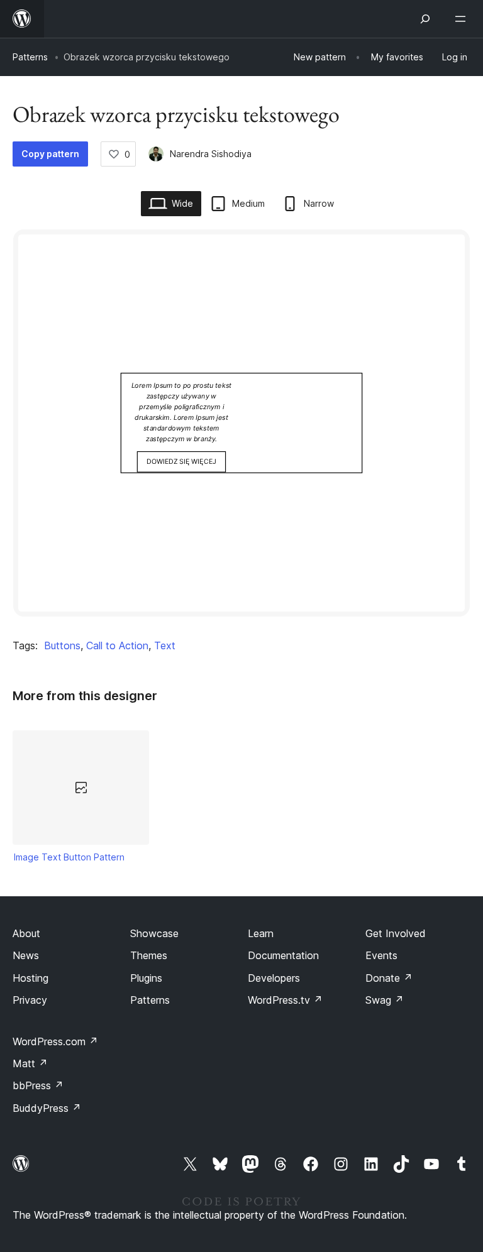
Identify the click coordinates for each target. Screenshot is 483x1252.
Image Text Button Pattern (69, 857)
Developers (274, 978)
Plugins (146, 978)
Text (164, 645)
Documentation (283, 955)
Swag (384, 1000)
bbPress (38, 1085)
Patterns (30, 57)
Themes (148, 955)
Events (381, 955)
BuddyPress (47, 1108)
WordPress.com (55, 1041)
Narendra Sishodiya (211, 153)
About (26, 933)
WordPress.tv (285, 1000)
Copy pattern (50, 153)
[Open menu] (463, 19)
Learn (261, 933)
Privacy (30, 1000)
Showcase (154, 933)
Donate (389, 978)
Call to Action (117, 645)
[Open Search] (425, 19)
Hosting (30, 978)
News (26, 955)
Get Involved (395, 933)
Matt (30, 1063)
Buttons (62, 645)
